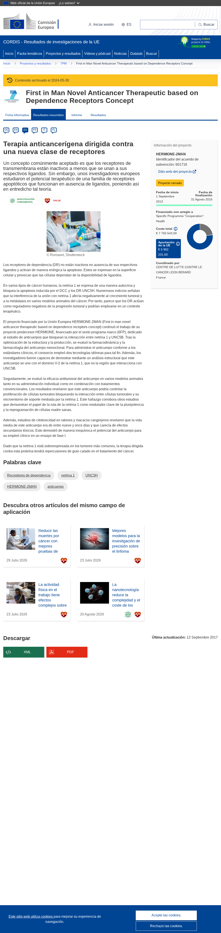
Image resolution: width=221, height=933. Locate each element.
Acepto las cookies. (166, 915)
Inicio (9, 53)
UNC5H (91, 475)
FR (34, 129)
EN (16, 129)
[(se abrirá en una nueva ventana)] (38, 21)
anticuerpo (55, 486)
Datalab (136, 53)
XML (27, 652)
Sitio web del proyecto (175, 172)
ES (25, 129)
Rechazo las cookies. (166, 926)
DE (6, 129)
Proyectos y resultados (63, 53)
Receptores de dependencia (29, 475)
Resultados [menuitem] (98, 115)
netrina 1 (68, 475)
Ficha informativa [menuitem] (17, 115)
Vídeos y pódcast (97, 53)
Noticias (120, 53)
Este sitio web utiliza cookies (31, 916)
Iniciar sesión (103, 24)
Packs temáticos (29, 53)
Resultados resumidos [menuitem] (48, 115)
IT (44, 129)
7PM (63, 63)
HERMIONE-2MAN (22, 486)
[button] (126, 24)
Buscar (151, 53)
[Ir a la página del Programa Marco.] (11, 96)
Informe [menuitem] (76, 115)
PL (53, 129)
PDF (70, 652)
